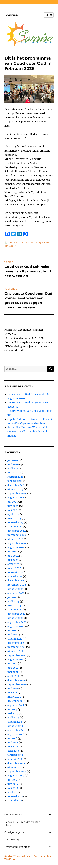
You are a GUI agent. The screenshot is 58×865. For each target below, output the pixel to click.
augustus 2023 (16, 592)
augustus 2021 (15, 659)
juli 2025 (12, 501)
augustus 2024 (16, 547)
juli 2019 (12, 709)
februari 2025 (15, 522)
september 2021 (16, 655)
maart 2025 (14, 518)
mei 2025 (12, 509)
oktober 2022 (15, 617)
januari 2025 (14, 526)
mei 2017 (12, 788)
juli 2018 (12, 738)
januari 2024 (14, 576)
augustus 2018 (15, 734)
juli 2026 (12, 460)
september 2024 (17, 543)
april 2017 (13, 792)
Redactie (13, 242)
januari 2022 (14, 638)
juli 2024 (12, 551)
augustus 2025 (16, 497)
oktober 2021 (15, 651)
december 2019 (16, 700)
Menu (48, 15)
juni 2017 (12, 783)
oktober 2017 (15, 767)
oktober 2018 (15, 725)
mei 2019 (12, 713)
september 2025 (17, 493)
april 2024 (13, 563)
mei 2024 (12, 559)
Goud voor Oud (13, 814)
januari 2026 (14, 480)
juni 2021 (12, 667)
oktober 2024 (15, 539)
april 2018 (13, 750)
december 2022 (16, 613)
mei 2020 (12, 692)
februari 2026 (15, 476)
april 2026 (13, 468)
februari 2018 (15, 754)
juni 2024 (13, 555)
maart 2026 (14, 472)
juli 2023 (12, 597)
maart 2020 (14, 696)
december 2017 (16, 763)
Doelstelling (11, 839)
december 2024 (16, 530)
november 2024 (16, 534)
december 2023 (16, 580)
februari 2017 (15, 796)
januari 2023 (14, 609)
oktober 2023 (15, 588)
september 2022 (17, 622)
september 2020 (17, 684)
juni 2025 (13, 505)
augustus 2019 (15, 705)
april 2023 (13, 601)
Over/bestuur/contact (17, 846)
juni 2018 (12, 742)
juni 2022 (13, 634)
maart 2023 (14, 605)
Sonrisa (11, 15)
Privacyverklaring (22, 856)
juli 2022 (12, 630)
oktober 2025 (15, 489)
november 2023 (16, 584)
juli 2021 (12, 663)
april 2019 (13, 717)
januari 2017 (14, 800)
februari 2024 (15, 572)
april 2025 (13, 514)
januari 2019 (14, 721)
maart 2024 (14, 568)
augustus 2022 (16, 626)
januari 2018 (14, 759)
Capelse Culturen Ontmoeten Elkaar (22, 823)
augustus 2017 (15, 775)
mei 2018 (12, 746)
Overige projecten (15, 832)
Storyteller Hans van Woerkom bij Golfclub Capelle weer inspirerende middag (27, 431)
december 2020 (16, 680)
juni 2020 (13, 688)
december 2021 (16, 642)
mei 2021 (12, 671)
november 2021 (16, 646)
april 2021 (13, 676)
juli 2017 (12, 779)
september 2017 (16, 771)
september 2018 (16, 729)
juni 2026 (13, 464)
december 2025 (16, 485)
